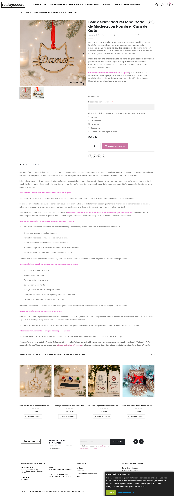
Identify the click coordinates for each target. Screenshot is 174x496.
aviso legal (102, 446)
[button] (83, 84)
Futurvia (81, 491)
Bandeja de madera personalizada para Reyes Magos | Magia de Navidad (70, 406)
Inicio (21, 12)
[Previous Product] (149, 22)
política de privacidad (88, 449)
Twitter (95, 156)
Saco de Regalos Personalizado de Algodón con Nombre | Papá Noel (104, 406)
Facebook (90, 156)
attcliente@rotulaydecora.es (69, 345)
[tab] (23, 164)
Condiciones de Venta (130, 468)
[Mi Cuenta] (163, 4)
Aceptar (110, 492)
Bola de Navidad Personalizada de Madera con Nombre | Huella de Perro (35, 406)
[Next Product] (152, 22)
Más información (126, 492)
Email (103, 156)
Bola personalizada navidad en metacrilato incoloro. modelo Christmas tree (138, 406)
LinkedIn (99, 156)
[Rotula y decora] (13, 5)
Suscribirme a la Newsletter (87, 474)
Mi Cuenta (80, 468)
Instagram (141, 441)
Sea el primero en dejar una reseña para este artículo (119, 35)
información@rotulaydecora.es (60, 470)
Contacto (80, 471)
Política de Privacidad (130, 471)
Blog (78, 477)
